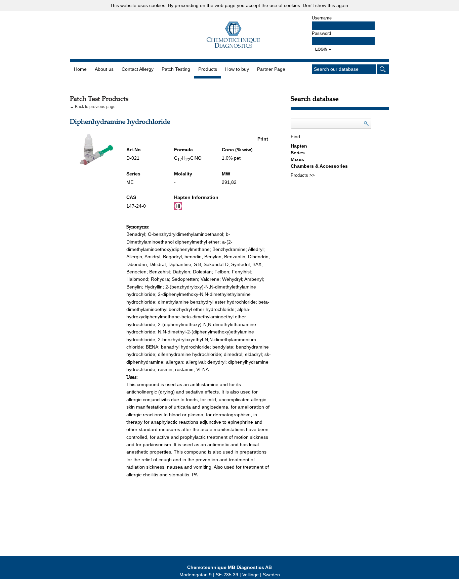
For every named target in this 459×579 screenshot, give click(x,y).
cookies (157, 5)
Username (322, 17)
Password (321, 33)
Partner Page (271, 69)
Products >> (303, 175)
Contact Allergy (138, 69)
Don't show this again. (326, 5)
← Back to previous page (93, 106)
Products (207, 69)
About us (104, 69)
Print (262, 139)
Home (80, 69)
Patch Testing (176, 69)
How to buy (237, 69)
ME (129, 182)
